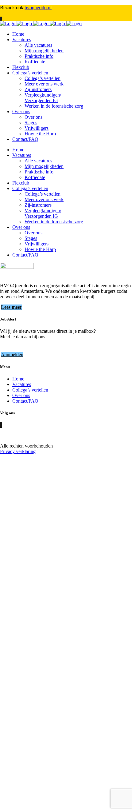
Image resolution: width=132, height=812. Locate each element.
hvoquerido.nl (38, 7)
